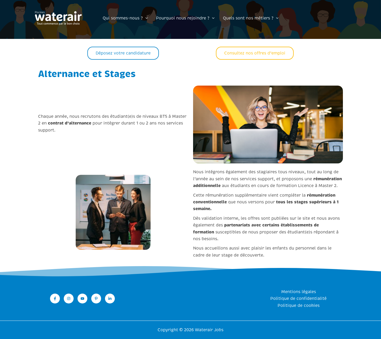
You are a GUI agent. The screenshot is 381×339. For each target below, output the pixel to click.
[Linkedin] (110, 298)
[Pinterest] (96, 298)
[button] (145, 18)
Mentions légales (298, 291)
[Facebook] (55, 298)
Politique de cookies (299, 305)
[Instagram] (69, 298)
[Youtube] (82, 298)
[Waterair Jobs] (58, 17)
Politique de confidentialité (298, 298)
